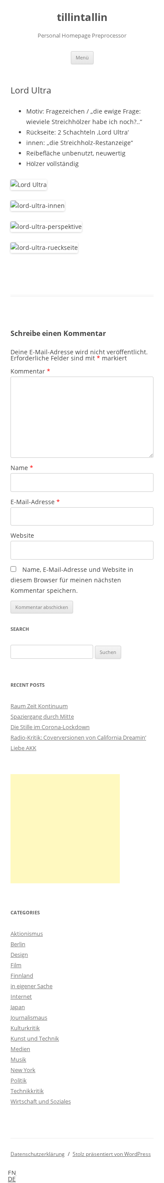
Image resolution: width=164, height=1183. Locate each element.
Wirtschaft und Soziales (40, 1101)
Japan (17, 1007)
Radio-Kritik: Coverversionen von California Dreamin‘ (78, 737)
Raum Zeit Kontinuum (39, 706)
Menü (82, 57)
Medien (20, 1049)
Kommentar (30, 371)
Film (15, 965)
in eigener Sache (31, 986)
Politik (18, 1080)
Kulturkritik (25, 1028)
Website (22, 535)
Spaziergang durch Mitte (42, 716)
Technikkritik (27, 1091)
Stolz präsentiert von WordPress (112, 1154)
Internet (21, 996)
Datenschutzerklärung (37, 1154)
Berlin (17, 944)
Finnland (21, 975)
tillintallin (82, 17)
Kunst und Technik (34, 1038)
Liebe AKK (23, 748)
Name (21, 468)
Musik (18, 1059)
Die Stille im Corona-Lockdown (50, 727)
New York (22, 1070)
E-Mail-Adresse (35, 502)
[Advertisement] (65, 828)
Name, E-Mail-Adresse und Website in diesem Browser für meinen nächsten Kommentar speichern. (71, 580)
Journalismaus (28, 1017)
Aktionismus (26, 933)
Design (19, 954)
